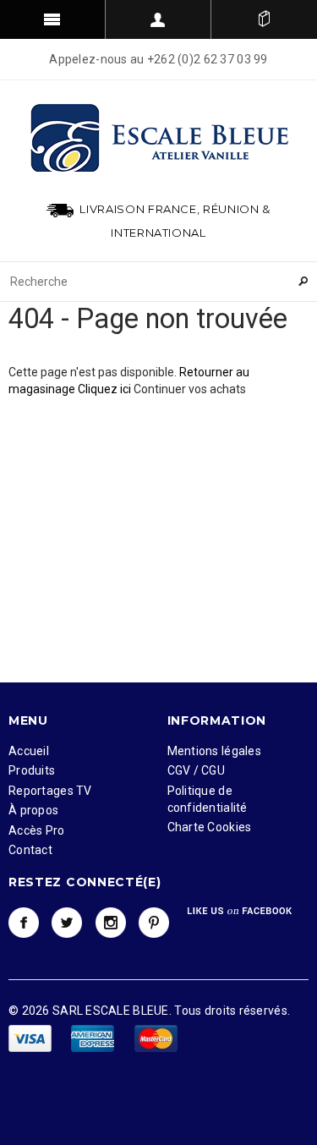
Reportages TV (50, 790)
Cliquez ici (106, 389)
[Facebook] (23, 922)
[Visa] (31, 1037)
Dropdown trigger (158, 19)
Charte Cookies (209, 827)
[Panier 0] (264, 19)
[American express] (94, 1037)
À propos (33, 810)
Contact (30, 850)
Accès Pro (36, 830)
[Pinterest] (154, 922)
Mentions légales (214, 751)
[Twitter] (67, 922)
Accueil (28, 751)
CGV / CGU (196, 770)
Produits (31, 770)
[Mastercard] (156, 1037)
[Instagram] (111, 922)
